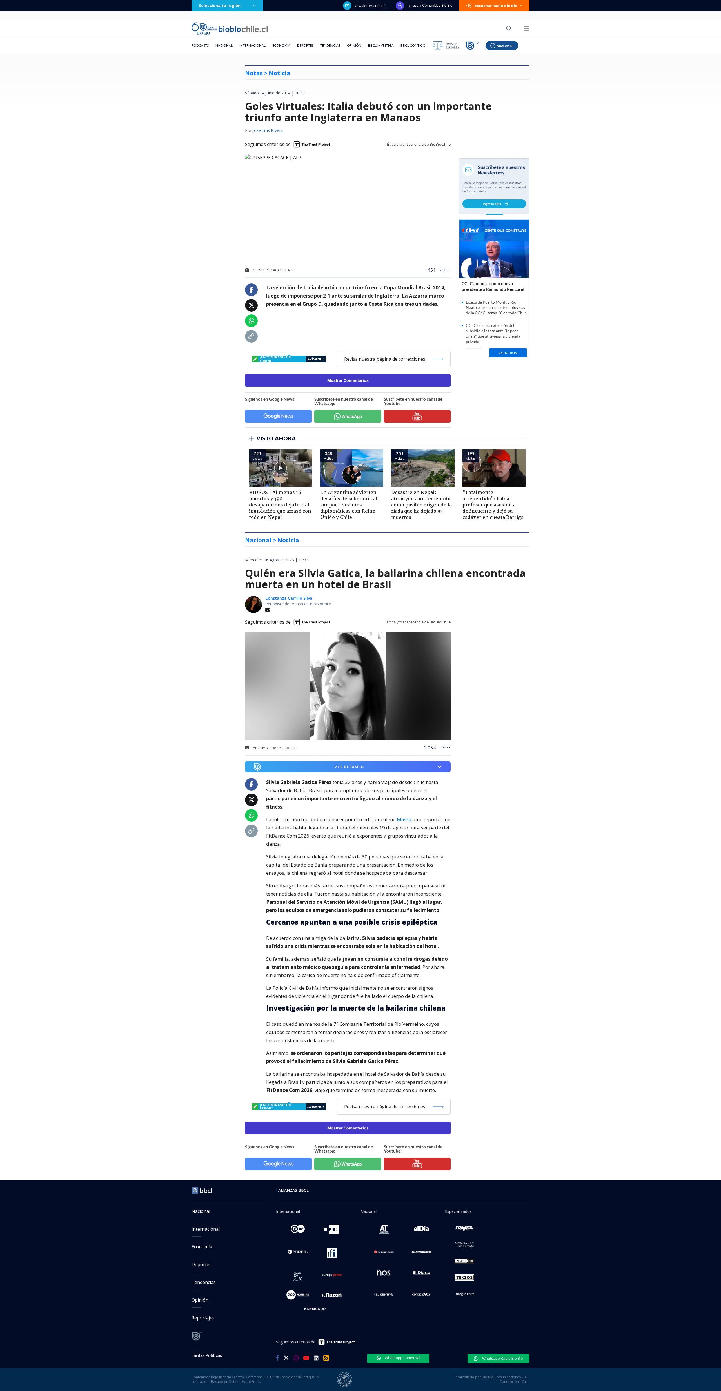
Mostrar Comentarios (348, 380)
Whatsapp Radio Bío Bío (502, 1358)
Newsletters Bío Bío (370, 5)
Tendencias (330, 45)
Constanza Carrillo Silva (288, 598)
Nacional (224, 45)
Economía (281, 45)
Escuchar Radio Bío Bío (496, 5)
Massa (404, 819)
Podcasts (200, 45)
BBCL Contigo (413, 45)
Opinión (354, 45)
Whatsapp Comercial (402, 1357)
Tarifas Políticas (207, 1355)
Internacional (252, 45)
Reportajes (203, 1318)
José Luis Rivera (268, 130)
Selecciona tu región (220, 5)
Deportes (305, 45)
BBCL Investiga (381, 45)
